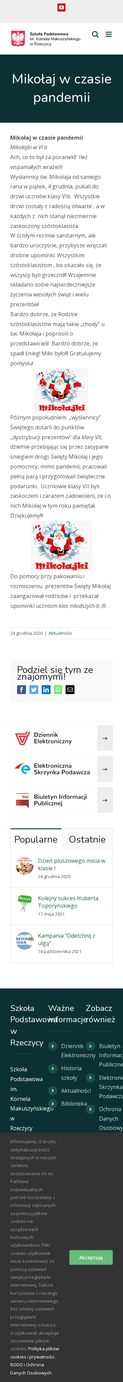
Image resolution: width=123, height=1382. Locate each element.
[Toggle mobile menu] (109, 34)
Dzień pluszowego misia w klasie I (71, 864)
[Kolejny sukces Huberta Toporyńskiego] (24, 899)
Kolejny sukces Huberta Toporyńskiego (68, 901)
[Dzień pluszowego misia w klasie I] (24, 861)
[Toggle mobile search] (95, 34)
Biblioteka (68, 1103)
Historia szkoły (68, 1072)
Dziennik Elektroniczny (68, 1050)
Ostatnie (87, 839)
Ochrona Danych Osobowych (106, 1118)
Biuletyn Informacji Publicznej (106, 1055)
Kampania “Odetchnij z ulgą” (66, 939)
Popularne (35, 839)
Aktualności (60, 633)
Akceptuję (91, 1257)
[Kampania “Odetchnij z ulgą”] (24, 936)
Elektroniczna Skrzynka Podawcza (106, 1087)
